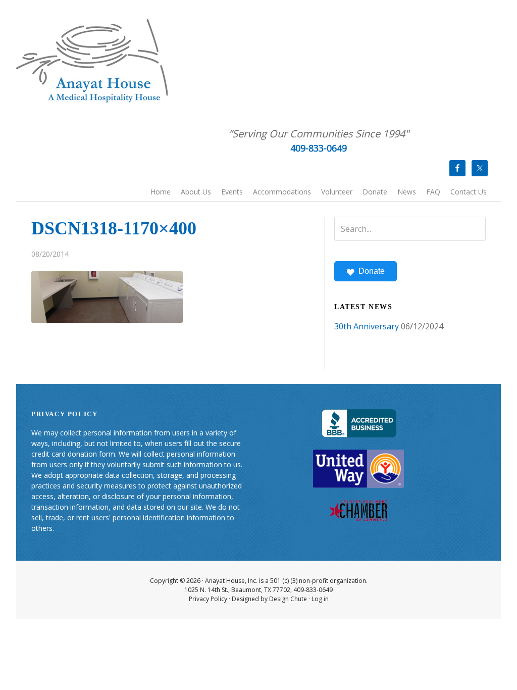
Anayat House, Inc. (231, 580)
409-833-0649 (318, 148)
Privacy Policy (208, 599)
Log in (320, 599)
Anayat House (92, 60)
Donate (371, 271)
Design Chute (288, 599)
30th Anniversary (366, 326)
